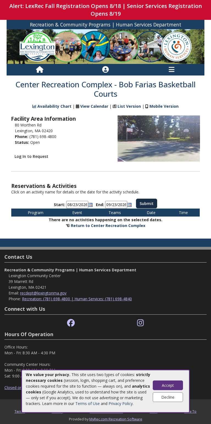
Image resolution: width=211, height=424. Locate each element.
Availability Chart (53, 106)
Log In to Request (31, 156)
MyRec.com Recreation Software (115, 419)
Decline (167, 397)
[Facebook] (71, 323)
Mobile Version (164, 106)
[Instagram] (140, 323)
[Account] (105, 69)
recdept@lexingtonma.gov (43, 293)
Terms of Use (87, 403)
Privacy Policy (121, 403)
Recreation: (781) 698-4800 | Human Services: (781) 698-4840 (77, 298)
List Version (129, 106)
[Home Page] (39, 69)
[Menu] (171, 69)
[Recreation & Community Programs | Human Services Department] (105, 46)
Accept (168, 385)
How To (190, 411)
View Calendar (94, 106)
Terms (20, 411)
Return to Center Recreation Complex (108, 225)
